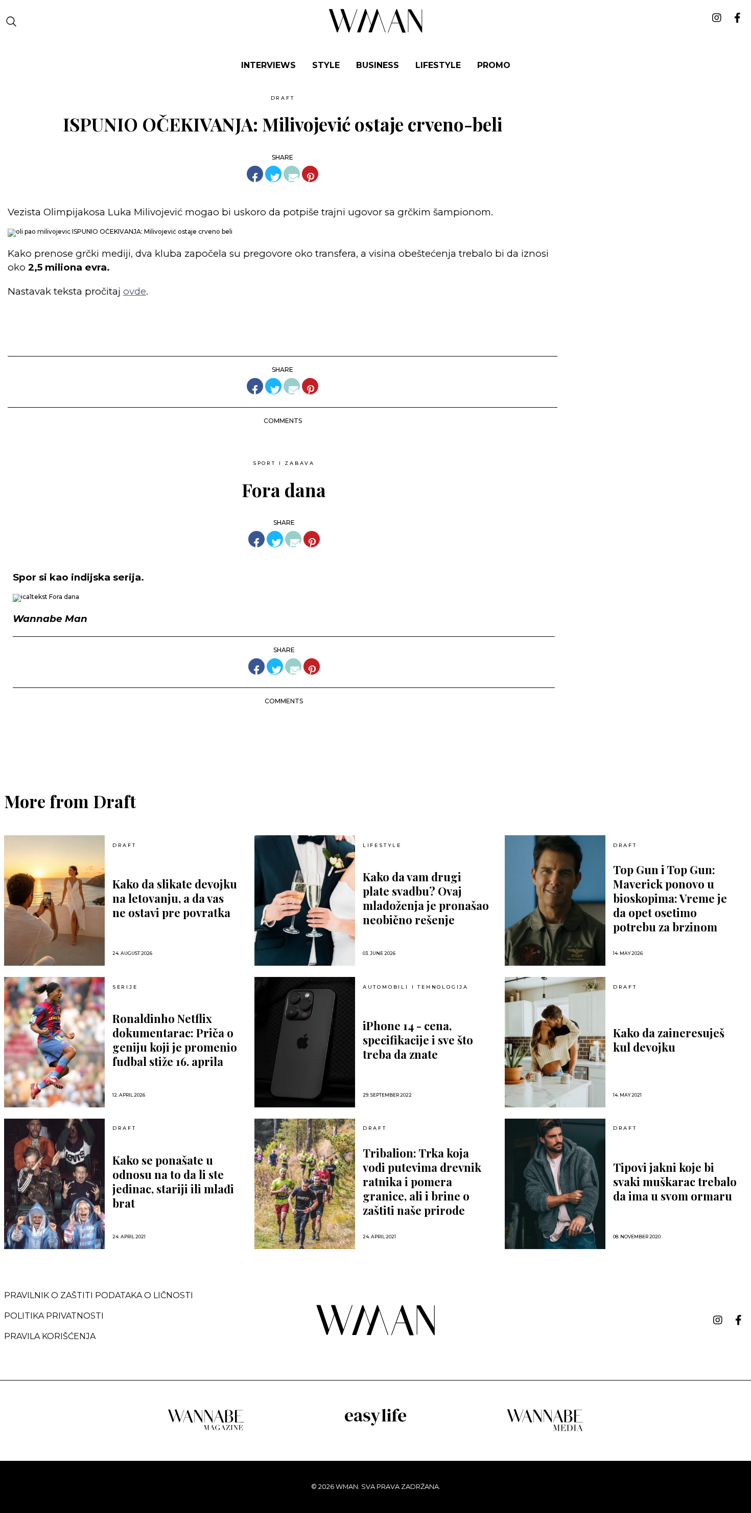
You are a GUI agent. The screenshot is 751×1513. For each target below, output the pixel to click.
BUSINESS (377, 65)
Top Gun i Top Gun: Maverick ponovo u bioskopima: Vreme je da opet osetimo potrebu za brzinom (670, 898)
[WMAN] (376, 31)
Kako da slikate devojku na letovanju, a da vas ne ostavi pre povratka (174, 898)
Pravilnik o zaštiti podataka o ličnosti (98, 1295)
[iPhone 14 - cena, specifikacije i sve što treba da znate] (304, 1042)
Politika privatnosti (54, 1316)
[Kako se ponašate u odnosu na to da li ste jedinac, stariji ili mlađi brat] (54, 1184)
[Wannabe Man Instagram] (717, 1320)
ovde (134, 291)
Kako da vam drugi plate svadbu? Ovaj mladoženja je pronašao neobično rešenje (426, 898)
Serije (125, 987)
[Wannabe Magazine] (206, 1429)
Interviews (268, 65)
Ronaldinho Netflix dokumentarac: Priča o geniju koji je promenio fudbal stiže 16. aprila (174, 1040)
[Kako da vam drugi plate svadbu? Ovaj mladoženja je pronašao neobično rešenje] (304, 900)
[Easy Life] (375, 1424)
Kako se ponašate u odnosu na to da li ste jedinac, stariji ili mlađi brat (173, 1181)
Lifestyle (438, 65)
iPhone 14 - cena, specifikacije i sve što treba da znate (418, 1039)
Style (326, 65)
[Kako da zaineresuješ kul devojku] (555, 1042)
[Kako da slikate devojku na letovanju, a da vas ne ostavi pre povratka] (54, 900)
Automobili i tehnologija (415, 987)
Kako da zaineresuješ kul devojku (668, 1040)
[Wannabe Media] (545, 1429)
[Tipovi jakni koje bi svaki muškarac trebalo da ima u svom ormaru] (555, 1184)
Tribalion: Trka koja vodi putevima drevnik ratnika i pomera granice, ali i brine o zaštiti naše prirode (422, 1181)
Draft (283, 98)
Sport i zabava (284, 463)
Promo (493, 65)
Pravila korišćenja (50, 1336)
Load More (375, 739)
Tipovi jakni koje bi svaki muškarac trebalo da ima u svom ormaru (675, 1181)
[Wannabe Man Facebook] (738, 1320)
